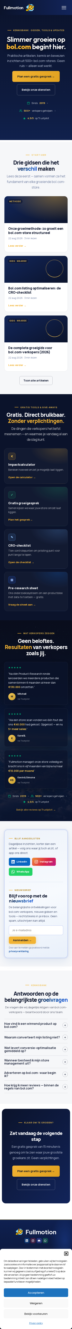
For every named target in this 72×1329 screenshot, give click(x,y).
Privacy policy (36, 1323)
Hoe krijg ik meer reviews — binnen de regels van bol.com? (35, 1086)
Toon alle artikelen (36, 380)
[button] (66, 1254)
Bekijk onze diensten (36, 90)
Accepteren (36, 1293)
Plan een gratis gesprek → (36, 76)
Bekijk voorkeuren (36, 1314)
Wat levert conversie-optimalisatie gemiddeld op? (35, 1049)
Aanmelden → (22, 940)
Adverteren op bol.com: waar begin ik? (35, 1074)
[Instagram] (33, 1240)
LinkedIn (22, 861)
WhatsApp (23, 871)
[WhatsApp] (45, 1240)
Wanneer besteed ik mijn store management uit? (35, 1061)
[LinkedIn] (26, 1240)
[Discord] (39, 1240)
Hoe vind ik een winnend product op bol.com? (35, 1025)
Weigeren (36, 1303)
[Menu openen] (64, 7)
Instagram (46, 861)
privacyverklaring (19, 951)
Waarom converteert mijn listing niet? (35, 1037)
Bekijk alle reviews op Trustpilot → (36, 809)
